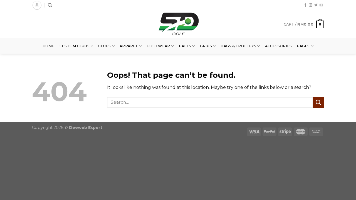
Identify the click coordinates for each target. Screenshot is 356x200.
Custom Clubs (75, 46)
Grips (206, 46)
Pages (303, 46)
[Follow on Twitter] (316, 5)
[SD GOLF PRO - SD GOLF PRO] (178, 24)
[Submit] (318, 102)
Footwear (158, 46)
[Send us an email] (321, 5)
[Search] (50, 5)
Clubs (104, 46)
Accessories (278, 46)
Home (49, 46)
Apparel (129, 46)
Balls (185, 46)
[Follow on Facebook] (305, 5)
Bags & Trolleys (238, 46)
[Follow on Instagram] (310, 5)
